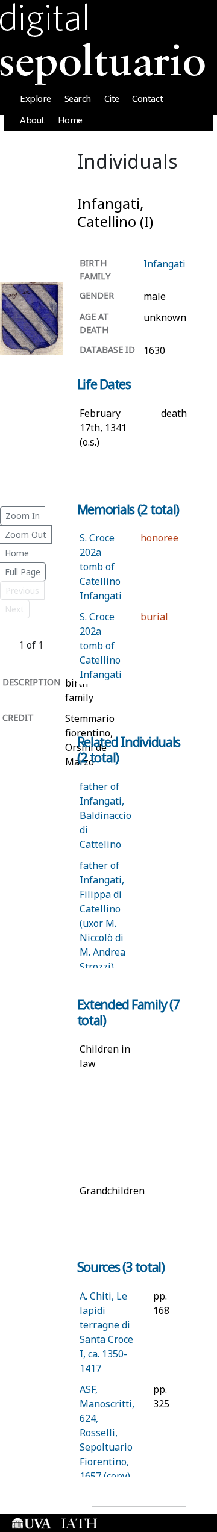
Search (77, 98)
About (32, 120)
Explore (35, 98)
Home (70, 120)
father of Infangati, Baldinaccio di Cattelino (105, 815)
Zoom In (22, 516)
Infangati (164, 263)
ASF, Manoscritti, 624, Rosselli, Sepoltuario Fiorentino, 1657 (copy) (107, 1433)
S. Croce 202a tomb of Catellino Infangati (101, 566)
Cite (111, 98)
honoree (159, 537)
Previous (22, 590)
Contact (147, 98)
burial (154, 616)
